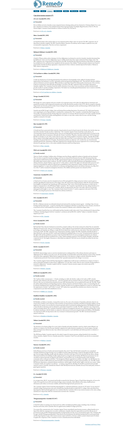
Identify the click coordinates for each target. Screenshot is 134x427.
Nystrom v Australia (46, 370)
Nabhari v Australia (46, 340)
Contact (83, 11)
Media (66, 11)
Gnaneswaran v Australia (47, 193)
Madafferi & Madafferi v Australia (49, 316)
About (43, 11)
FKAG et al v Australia (46, 170)
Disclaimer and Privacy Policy (92, 424)
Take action (58, 11)
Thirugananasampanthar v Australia (50, 420)
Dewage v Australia (46, 120)
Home (36, 11)
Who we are (74, 11)
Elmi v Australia (45, 146)
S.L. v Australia (45, 394)
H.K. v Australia (45, 216)
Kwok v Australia (45, 242)
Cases (49, 11)
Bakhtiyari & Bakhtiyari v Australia (50, 69)
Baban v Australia (45, 48)
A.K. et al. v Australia (46, 31)
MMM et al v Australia (47, 291)
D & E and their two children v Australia (51, 92)
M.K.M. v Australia (46, 268)
